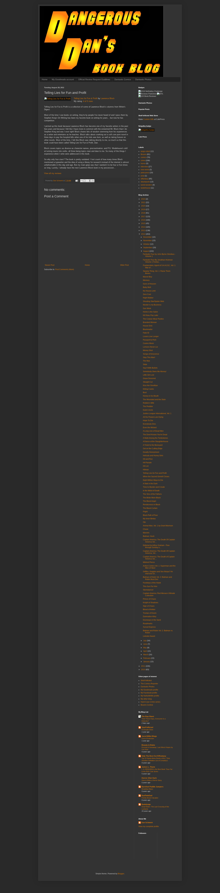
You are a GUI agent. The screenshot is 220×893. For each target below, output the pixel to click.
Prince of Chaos (149, 599)
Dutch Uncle (148, 410)
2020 (143, 206)
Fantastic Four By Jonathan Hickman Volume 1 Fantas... (158, 261)
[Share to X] (87, 180)
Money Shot (148, 350)
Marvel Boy (147, 277)
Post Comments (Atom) (64, 269)
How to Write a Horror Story (152, 780)
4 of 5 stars (88, 101)
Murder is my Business (152, 305)
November (147, 240)
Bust (145, 392)
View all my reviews (52, 173)
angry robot (145, 151)
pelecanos (145, 173)
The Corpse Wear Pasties (153, 319)
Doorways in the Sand (152, 620)
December (147, 237)
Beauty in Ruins (148, 745)
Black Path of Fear (150, 515)
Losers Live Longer (151, 336)
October (146, 244)
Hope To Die (148, 420)
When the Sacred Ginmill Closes (156, 476)
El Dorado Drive (147, 730)
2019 (143, 209)
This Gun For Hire (150, 586)
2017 (143, 216)
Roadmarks (147, 624)
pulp (142, 176)
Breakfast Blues (147, 789)
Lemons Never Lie (150, 347)
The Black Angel (149, 501)
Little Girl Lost (148, 375)
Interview (144, 167)
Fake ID (146, 333)
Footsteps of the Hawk (152, 583)
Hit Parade (147, 463)
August (146, 251)
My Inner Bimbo (149, 519)
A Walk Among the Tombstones (155, 438)
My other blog (146, 699)
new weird (145, 170)
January (146, 662)
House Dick (147, 326)
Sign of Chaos (148, 606)
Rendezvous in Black (151, 505)
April (145, 651)
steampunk (145, 182)
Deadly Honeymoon (151, 452)
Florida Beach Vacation (150, 798)
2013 (143, 230)
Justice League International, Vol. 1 (157, 413)
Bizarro (144, 154)
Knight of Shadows (150, 603)
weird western (146, 185)
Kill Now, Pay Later (150, 315)
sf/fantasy (144, 179)
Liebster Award (149, 636)
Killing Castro (148, 389)
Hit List (145, 466)
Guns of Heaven (149, 284)
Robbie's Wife (148, 403)
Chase (145, 529)
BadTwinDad (147, 796)
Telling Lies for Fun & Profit (85, 98)
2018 (143, 213)
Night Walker (148, 298)
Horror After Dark (149, 778)
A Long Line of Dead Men (153, 431)
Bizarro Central (147, 705)
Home (44, 79)
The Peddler (148, 406)
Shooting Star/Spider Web (153, 301)
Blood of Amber (149, 609)
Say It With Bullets (150, 368)
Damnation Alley (149, 616)
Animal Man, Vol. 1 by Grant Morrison (158, 526)
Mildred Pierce (149, 562)
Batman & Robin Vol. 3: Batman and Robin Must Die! (157, 578)
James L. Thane (148, 767)
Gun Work (147, 308)
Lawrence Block (107, 98)
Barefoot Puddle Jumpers (152, 787)
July (145, 641)
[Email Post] (77, 180)
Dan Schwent (147, 823)
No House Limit (149, 291)
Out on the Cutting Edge (152, 448)
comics (143, 157)
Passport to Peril (149, 340)
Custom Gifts (148, 119)
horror (143, 163)
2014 (143, 227)
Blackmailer (148, 329)
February (147, 658)
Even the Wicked (150, 427)
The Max (146, 361)
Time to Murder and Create (154, 487)
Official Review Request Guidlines (94, 79)
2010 (143, 670)
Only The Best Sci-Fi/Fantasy (154, 756)
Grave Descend (149, 378)
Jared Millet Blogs (149, 736)
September (148, 248)
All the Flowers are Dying (153, 417)
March (146, 655)
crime (143, 160)
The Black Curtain (150, 508)
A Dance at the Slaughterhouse (155, 441)
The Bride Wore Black (152, 498)
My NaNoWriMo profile (150, 696)
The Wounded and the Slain (154, 399)
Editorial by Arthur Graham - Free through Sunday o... (156, 546)
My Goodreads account (63, 79)
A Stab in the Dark (150, 484)
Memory (146, 280)
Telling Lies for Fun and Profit (155, 473)
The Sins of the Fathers (152, 494)
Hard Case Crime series (150, 702)
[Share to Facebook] (90, 180)
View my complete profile (148, 826)
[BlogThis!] (84, 180)
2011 (143, 666)
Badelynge (146, 804)
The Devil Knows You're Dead (155, 435)
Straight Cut (148, 382)
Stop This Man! (149, 357)
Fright (145, 512)
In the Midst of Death (151, 491)
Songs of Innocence (151, 354)
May (145, 648)
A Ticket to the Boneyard (153, 445)
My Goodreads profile (149, 690)
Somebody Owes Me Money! (154, 371)
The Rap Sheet (148, 716)
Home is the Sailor (150, 312)
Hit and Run (148, 459)
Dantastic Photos (143, 79)
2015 (143, 223)
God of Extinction (148, 738)
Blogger (121, 874)
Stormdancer (148, 590)
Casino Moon (148, 343)
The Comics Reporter (149, 684)
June (145, 644)
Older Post (124, 265)
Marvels (146, 533)
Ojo (144, 522)
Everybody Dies (149, 424)
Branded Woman (150, 322)
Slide (145, 364)
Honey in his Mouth (151, 396)
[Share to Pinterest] (92, 180)
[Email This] (81, 180)
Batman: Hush (148, 536)
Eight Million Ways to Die (153, 480)
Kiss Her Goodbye (150, 385)
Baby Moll (147, 287)
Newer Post (49, 265)
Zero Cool (147, 294)
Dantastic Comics (122, 79)
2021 (143, 202)
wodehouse (145, 188)
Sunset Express (149, 627)
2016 (143, 220)
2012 (143, 234)
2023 (143, 199)
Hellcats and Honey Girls (153, 456)
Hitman (146, 470)
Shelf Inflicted (146, 680)
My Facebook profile (149, 693)
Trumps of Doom (149, 613)
